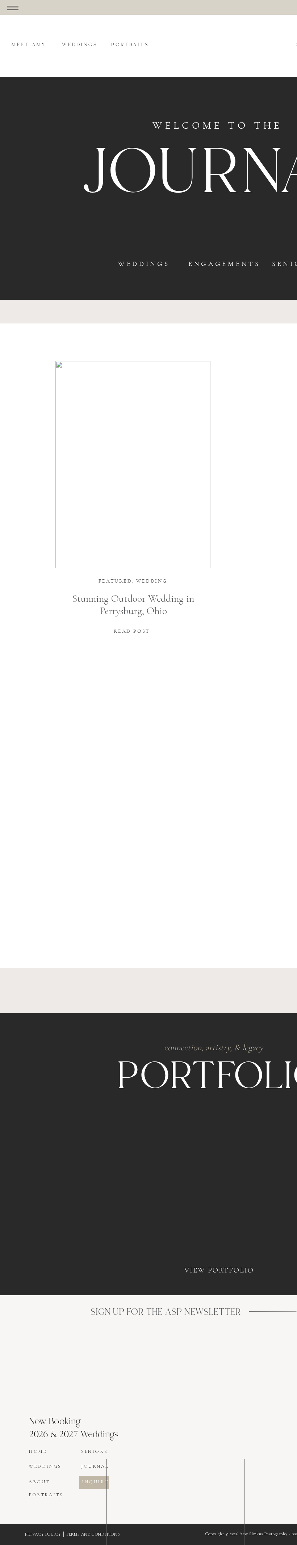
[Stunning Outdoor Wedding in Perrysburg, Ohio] (132, 464)
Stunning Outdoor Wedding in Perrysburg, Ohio (133, 604)
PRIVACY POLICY (43, 1534)
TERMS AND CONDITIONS (93, 1534)
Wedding (151, 581)
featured (115, 581)
